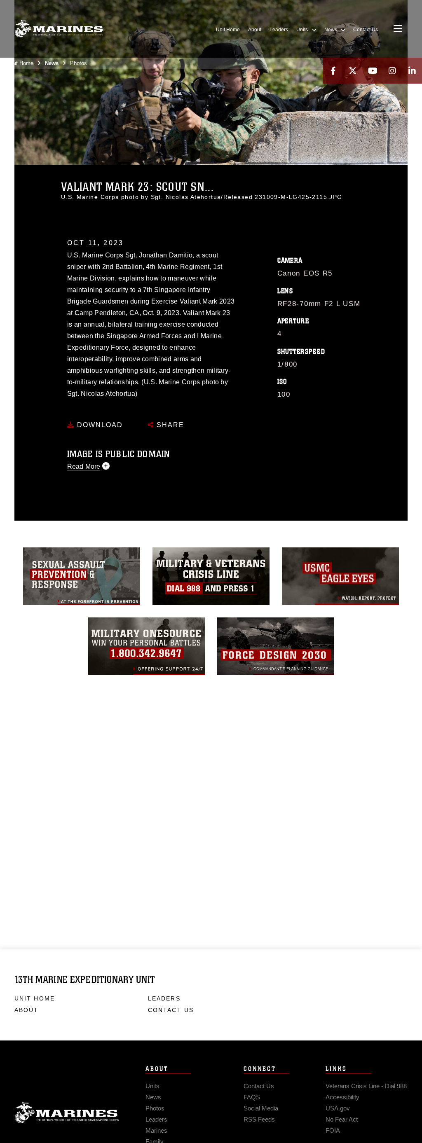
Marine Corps (66, 1113)
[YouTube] (372, 71)
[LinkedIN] (412, 71)
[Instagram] (392, 71)
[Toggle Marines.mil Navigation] (398, 29)
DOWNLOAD (99, 424)
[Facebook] (333, 71)
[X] (353, 71)
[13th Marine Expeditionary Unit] (58, 29)
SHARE (169, 424)
